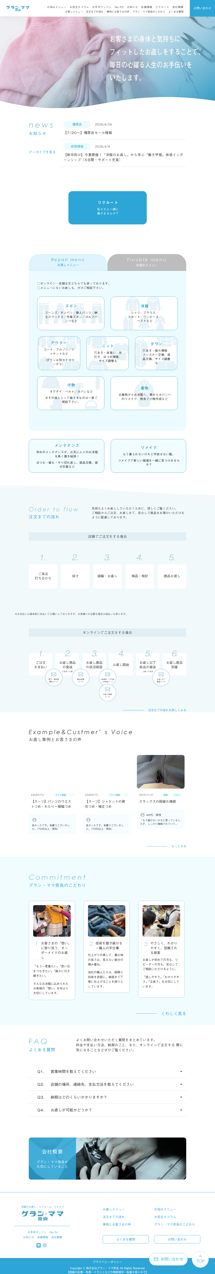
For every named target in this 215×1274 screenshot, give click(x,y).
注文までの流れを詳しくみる (167, 710)
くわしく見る (173, 1013)
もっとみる (179, 846)
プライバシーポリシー (107, 1262)
